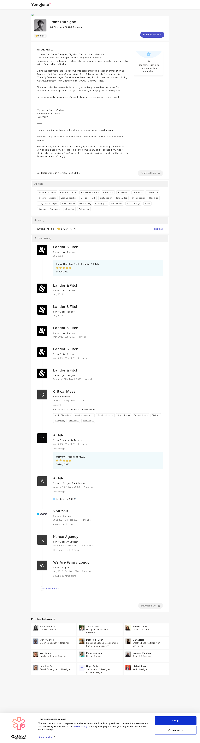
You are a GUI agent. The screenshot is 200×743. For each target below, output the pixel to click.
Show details (45, 737)
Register (143, 65)
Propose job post (152, 34)
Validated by (66, 499)
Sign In (153, 65)
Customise (174, 730)
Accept (175, 720)
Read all (158, 229)
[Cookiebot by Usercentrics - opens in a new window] (19, 737)
